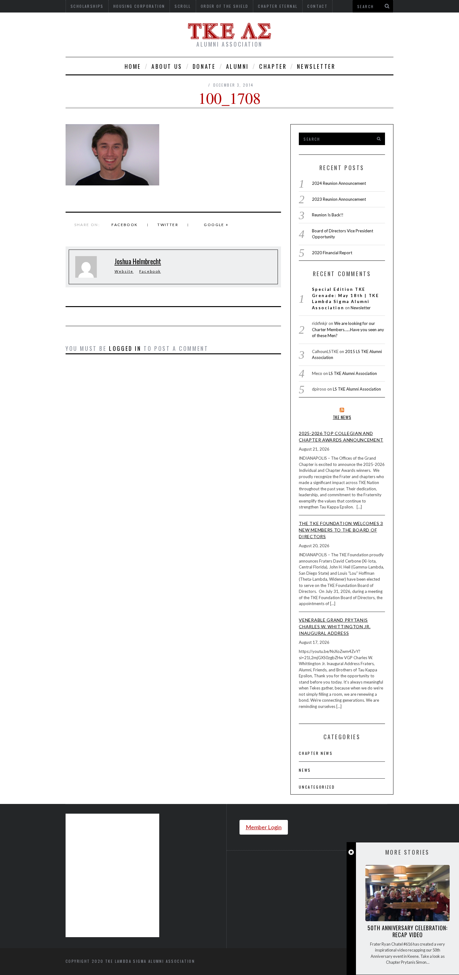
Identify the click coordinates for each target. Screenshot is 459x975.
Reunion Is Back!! (327, 214)
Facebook (124, 224)
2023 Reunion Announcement (339, 199)
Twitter (167, 224)
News (305, 770)
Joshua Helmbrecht (138, 261)
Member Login (264, 827)
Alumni (237, 66)
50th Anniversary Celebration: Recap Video (407, 931)
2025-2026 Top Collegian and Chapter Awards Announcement (341, 436)
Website (124, 271)
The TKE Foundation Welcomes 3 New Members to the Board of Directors (341, 530)
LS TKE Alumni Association (353, 373)
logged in (125, 348)
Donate (204, 66)
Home (133, 66)
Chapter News (316, 753)
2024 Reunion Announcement (339, 183)
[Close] (351, 852)
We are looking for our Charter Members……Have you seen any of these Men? (348, 329)
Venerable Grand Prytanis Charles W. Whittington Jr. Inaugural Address (334, 626)
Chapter (273, 66)
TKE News (342, 417)
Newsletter (316, 66)
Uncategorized (317, 787)
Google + (216, 224)
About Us (166, 66)
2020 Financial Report (332, 252)
